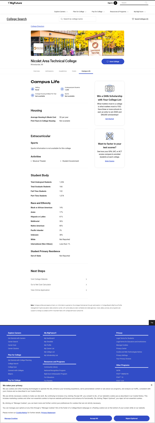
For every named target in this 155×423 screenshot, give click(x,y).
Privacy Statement (48, 413)
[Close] (151, 385)
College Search (17, 19)
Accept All (94, 418)
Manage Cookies (11, 418)
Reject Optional (132, 418)
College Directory (37, 26)
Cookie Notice (21, 413)
